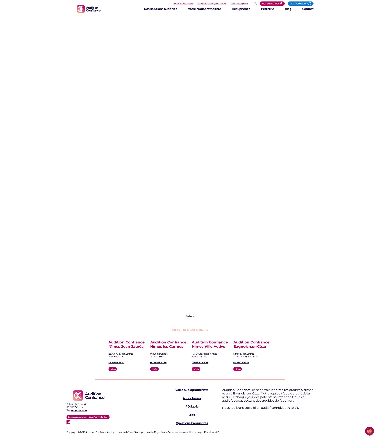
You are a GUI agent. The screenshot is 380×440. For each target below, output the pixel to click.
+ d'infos (113, 369)
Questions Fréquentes (192, 423)
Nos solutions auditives (160, 9)
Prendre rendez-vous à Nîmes (107, 257)
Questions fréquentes (239, 3)
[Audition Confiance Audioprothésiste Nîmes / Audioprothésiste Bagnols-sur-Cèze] (88, 9)
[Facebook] (68, 422)
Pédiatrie (267, 9)
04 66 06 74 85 (158, 362)
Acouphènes (241, 9)
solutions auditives (134, 161)
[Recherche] (256, 3)
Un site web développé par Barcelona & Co (197, 432)
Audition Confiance (107, 236)
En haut (190, 316)
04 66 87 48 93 (200, 362)
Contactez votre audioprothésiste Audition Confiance (88, 417)
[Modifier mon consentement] (369, 431)
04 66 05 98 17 (116, 362)
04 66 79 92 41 (241, 362)
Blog (288, 9)
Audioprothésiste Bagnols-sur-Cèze (211, 3)
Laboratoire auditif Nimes (183, 3)
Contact (308, 9)
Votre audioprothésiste (204, 9)
